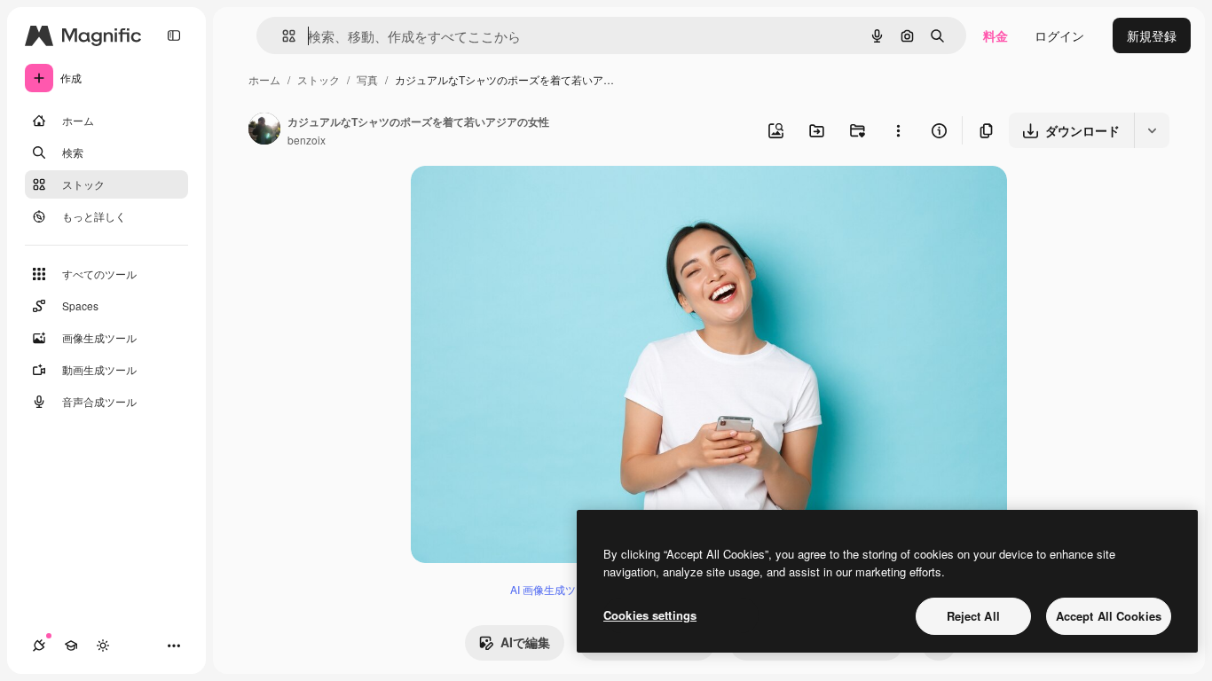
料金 (995, 35)
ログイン (1059, 35)
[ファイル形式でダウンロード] (1151, 130)
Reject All (973, 615)
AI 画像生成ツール (553, 589)
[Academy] (71, 645)
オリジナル (533, 200)
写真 (367, 79)
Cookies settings (650, 615)
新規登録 (1152, 35)
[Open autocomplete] (281, 36)
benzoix (306, 139)
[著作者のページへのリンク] (264, 130)
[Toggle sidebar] (174, 35)
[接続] (39, 645)
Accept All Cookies (1108, 615)
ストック (318, 79)
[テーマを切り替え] (103, 645)
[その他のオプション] (898, 130)
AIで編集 (525, 642)
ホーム (264, 79)
